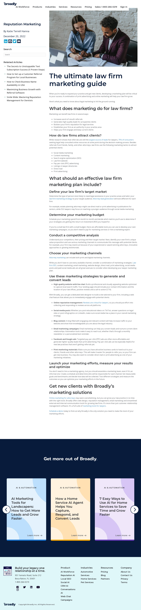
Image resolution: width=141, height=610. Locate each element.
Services (63, 7)
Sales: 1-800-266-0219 (106, 7)
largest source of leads (98, 140)
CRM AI (64, 586)
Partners (105, 579)
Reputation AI (68, 575)
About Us (125, 572)
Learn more (33, 535)
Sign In (123, 7)
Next (134, 509)
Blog (103, 575)
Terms (124, 582)
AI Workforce (22, 7)
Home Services (88, 579)
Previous (6, 509)
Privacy (124, 579)
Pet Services (87, 582)
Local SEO (66, 579)
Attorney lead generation (103, 199)
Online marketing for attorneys (62, 398)
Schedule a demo (56, 411)
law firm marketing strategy (60, 199)
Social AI (65, 582)
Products (37, 7)
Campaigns (66, 600)
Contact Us (126, 575)
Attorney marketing (57, 257)
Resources (76, 7)
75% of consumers (126, 140)
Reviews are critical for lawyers (95, 302)
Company (126, 568)
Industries (50, 7)
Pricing (88, 7)
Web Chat (66, 596)
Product (65, 568)
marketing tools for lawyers (94, 406)
